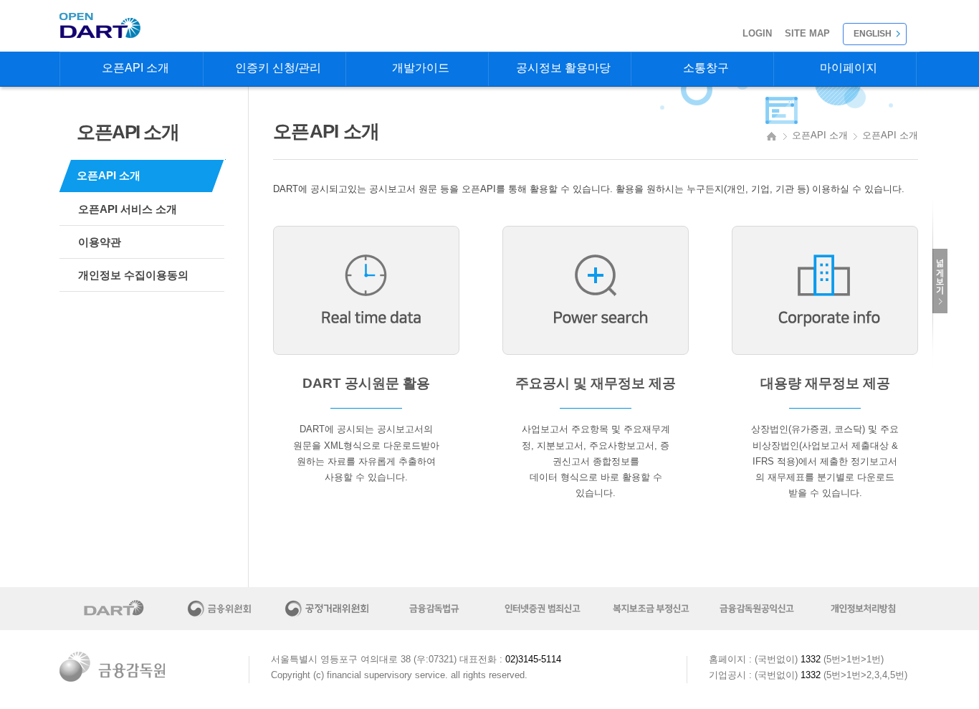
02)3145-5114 (533, 659)
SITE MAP (807, 33)
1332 (811, 659)
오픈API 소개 (135, 68)
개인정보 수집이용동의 (133, 275)
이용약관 (99, 242)
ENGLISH (873, 34)
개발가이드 (420, 68)
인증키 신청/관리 (278, 68)
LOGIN (757, 33)
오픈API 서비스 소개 (127, 209)
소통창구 (706, 68)
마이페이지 (848, 68)
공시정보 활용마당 (563, 68)
